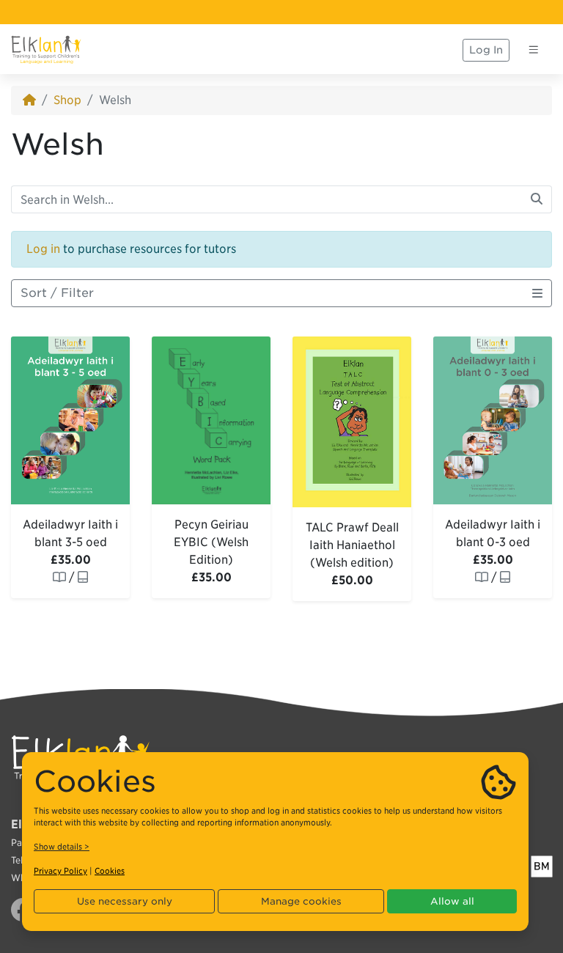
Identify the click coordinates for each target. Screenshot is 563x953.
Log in (43, 249)
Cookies (110, 871)
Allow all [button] (452, 901)
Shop (67, 100)
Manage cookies (301, 901)
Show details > (61, 847)
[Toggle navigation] (533, 50)
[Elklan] (46, 50)
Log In (486, 50)
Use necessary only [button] (124, 901)
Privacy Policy (60, 871)
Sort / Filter (57, 293)
